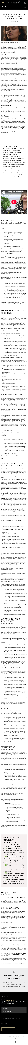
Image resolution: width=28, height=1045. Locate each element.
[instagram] (16, 1042)
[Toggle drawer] (3, 2)
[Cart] (25, 3)
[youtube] (18, 1042)
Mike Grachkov (23, 126)
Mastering (7, 42)
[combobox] (12, 7)
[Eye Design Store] (14, 2)
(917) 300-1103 (9, 1000)
